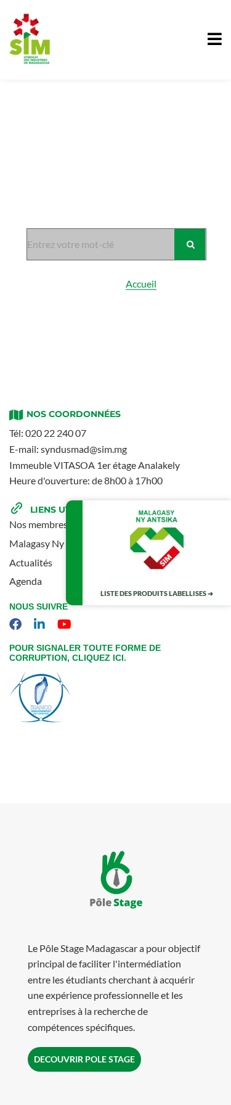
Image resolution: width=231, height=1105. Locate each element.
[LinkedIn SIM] (41, 624)
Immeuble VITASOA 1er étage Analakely (94, 465)
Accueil (141, 283)
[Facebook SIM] (17, 624)
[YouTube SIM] (66, 624)
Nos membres (38, 524)
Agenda (25, 581)
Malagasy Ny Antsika (54, 543)
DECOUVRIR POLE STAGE (84, 1059)
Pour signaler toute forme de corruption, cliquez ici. (85, 653)
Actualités (30, 562)
